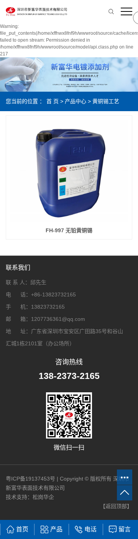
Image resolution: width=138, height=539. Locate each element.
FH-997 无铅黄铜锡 (69, 230)
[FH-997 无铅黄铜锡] (69, 171)
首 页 (52, 101)
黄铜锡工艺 (105, 101)
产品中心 (75, 101)
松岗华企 (43, 497)
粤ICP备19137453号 (30, 479)
